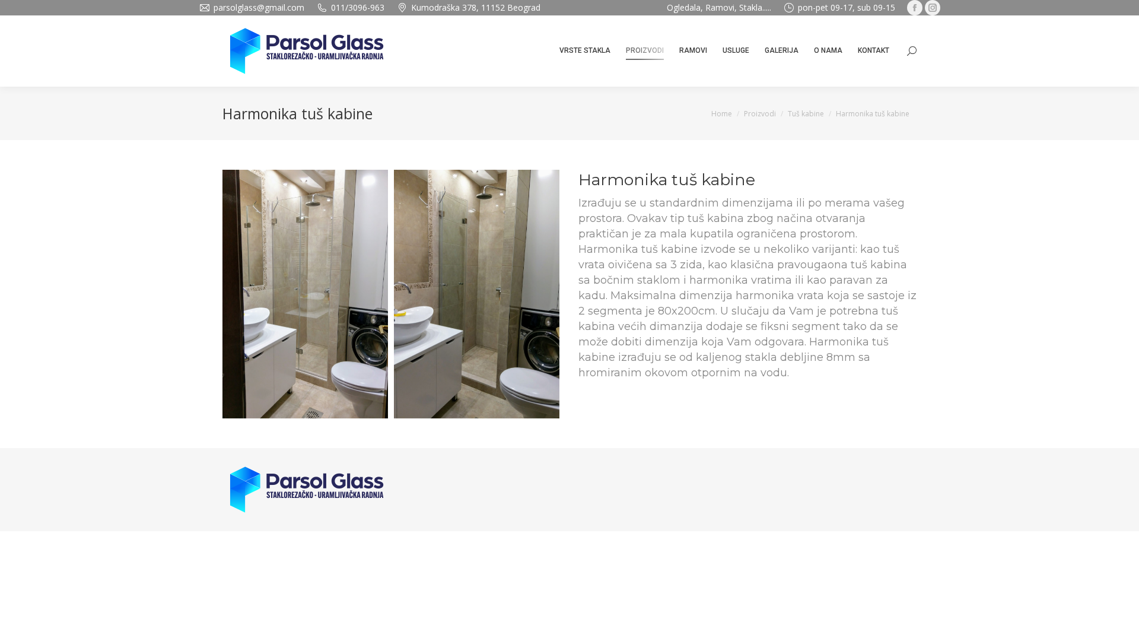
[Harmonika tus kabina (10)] (305, 294)
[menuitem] (584, 51)
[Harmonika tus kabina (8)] (476, 294)
